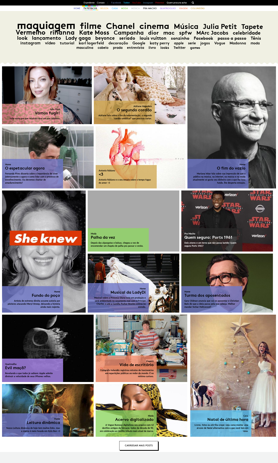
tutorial (67, 42)
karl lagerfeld (91, 42)
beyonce (105, 38)
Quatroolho (168, 8)
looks (164, 48)
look (22, 38)
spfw (185, 33)
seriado (127, 38)
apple (179, 43)
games (195, 48)
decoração (118, 43)
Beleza (104, 8)
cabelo (103, 48)
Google (138, 43)
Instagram (148, 2)
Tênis (256, 38)
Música (135, 8)
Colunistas (198, 8)
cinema (154, 26)
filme (91, 26)
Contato (101, 2)
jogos (205, 43)
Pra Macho (150, 8)
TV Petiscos (90, 8)
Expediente (89, 2)
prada (118, 48)
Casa (115, 8)
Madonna (238, 43)
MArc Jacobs (212, 33)
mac (169, 32)
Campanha (129, 32)
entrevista (135, 48)
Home (77, 8)
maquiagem (46, 25)
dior (153, 32)
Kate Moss (94, 32)
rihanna (62, 32)
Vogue (219, 43)
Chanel (120, 26)
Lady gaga (78, 38)
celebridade (246, 33)
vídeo (50, 42)
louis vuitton (153, 38)
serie (192, 43)
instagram (30, 42)
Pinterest (159, 2)
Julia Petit (220, 26)
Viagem (183, 8)
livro (152, 48)
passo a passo (232, 38)
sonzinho (180, 38)
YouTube (136, 2)
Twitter (126, 2)
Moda (124, 8)
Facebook (116, 2)
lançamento (46, 38)
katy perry (160, 43)
